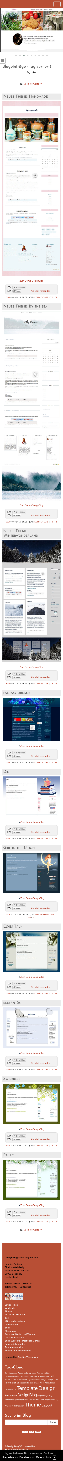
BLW (8, 297)
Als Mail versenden (40, 291)
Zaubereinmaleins (14, 1347)
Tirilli (7, 1318)
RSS (53, 915)
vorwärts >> (36, 83)
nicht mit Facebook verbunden (9, 287)
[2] (25, 83)
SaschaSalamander (15, 1344)
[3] (28, 83)
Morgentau (10, 1331)
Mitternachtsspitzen (15, 1321)
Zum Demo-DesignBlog (31, 280)
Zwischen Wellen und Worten (20, 1334)
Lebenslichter (12, 1324)
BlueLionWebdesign (27, 1357)
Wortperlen (10, 1308)
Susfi (7, 1327)
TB (51, 297)
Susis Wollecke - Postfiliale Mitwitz (22, 1340)
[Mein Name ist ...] (31, 30)
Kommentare (41, 297)
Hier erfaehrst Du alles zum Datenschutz (26, 1457)
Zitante (8, 1311)
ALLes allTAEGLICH (15, 1314)
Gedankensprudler (14, 1337)
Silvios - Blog (11, 1304)
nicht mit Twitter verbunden (9, 291)
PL (56, 297)
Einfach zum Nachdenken (18, 1350)
